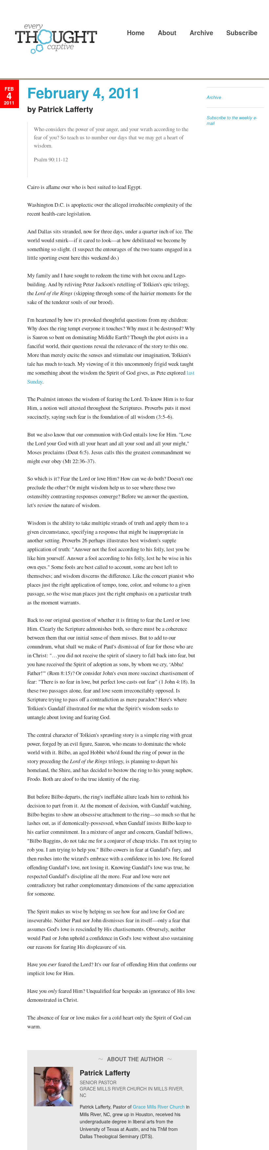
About (167, 32)
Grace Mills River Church (159, 1106)
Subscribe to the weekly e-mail (232, 120)
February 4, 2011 (83, 92)
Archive (201, 32)
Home (136, 32)
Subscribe (242, 32)
